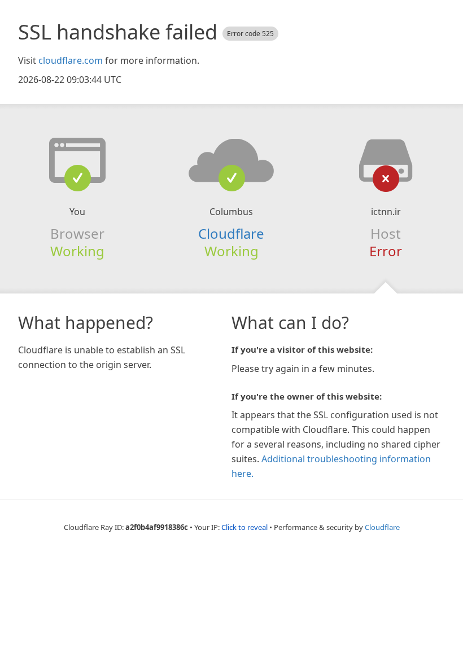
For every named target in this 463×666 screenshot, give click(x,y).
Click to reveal (244, 527)
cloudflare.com (70, 60)
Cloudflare (231, 233)
